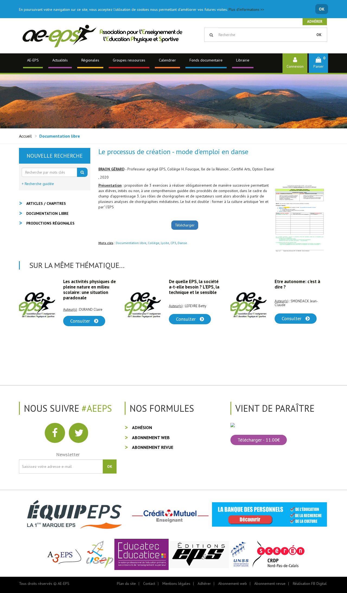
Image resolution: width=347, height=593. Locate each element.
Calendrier (167, 60)
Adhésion (142, 427)
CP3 (173, 243)
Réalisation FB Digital (310, 583)
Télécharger (185, 225)
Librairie (242, 60)
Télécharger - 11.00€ (258, 440)
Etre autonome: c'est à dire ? (191, 284)
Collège (153, 243)
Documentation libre (131, 243)
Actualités (60, 60)
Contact (149, 583)
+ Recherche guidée (38, 183)
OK (321, 9)
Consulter (80, 319)
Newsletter (68, 454)
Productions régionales (50, 223)
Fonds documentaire (206, 60)
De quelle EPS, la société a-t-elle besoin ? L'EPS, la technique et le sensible (88, 286)
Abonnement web (151, 437)
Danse (182, 243)
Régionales (90, 60)
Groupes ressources (129, 60)
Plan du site (126, 583)
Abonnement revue (152, 447)
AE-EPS (33, 60)
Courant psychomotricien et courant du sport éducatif (300, 286)
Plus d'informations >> (246, 9)
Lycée (165, 243)
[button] (318, 63)
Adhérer (314, 21)
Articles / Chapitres (46, 203)
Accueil (25, 136)
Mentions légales (176, 583)
